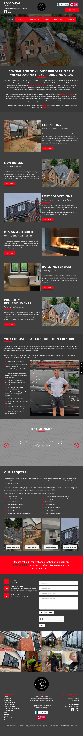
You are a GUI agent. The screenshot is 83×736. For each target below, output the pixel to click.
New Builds (7, 700)
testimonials (46, 107)
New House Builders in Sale (14, 725)
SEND (42, 625)
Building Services (9, 706)
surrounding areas (66, 94)
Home (11, 19)
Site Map (53, 727)
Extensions (7, 698)
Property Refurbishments (12, 708)
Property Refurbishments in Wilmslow (35, 725)
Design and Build (9, 704)
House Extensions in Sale (56, 725)
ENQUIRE (72, 10)
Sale (5, 712)
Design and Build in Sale (41, 727)
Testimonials (58, 19)
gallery (44, 105)
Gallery (47, 19)
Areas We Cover (34, 19)
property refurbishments (36, 85)
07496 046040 (12, 3)
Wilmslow (7, 714)
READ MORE (47, 148)
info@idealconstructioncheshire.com (15, 6)
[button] (21, 19)
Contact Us (70, 19)
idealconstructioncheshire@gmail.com (15, 8)
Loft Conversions (9, 702)
